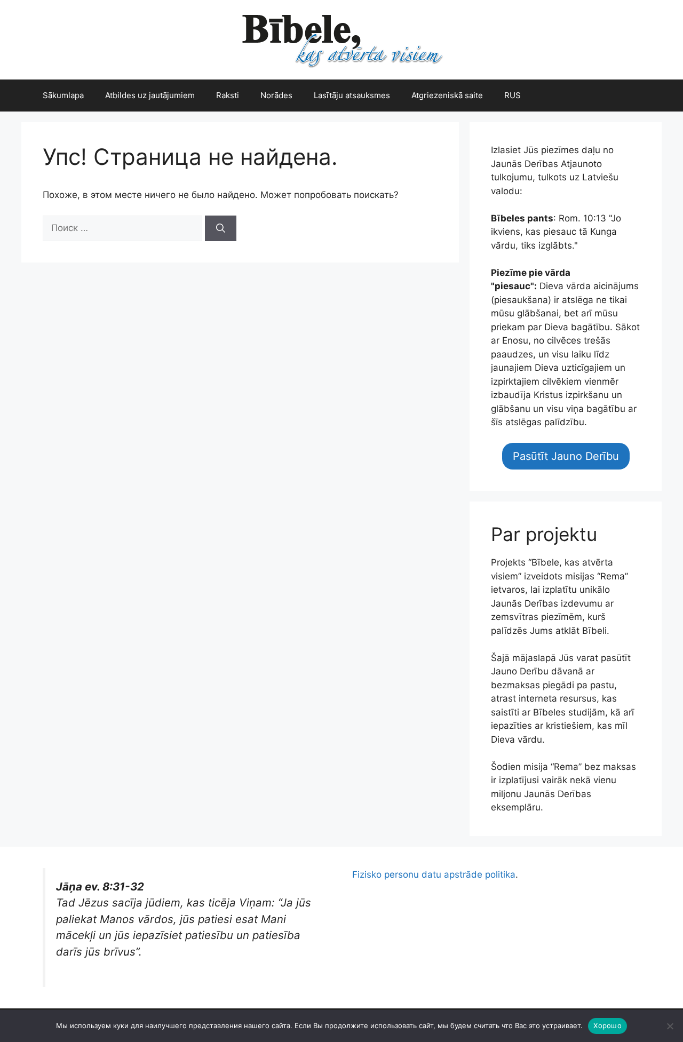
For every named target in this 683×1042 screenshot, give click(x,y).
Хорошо (607, 1025)
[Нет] (669, 1026)
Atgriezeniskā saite (447, 95)
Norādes (276, 95)
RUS (512, 95)
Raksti (227, 95)
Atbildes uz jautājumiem (150, 95)
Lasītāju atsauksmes (352, 95)
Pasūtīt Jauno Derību (566, 456)
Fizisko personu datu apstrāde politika (433, 874)
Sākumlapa (63, 95)
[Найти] (220, 228)
